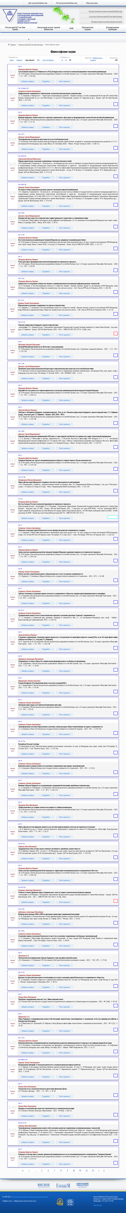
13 (93, 1170)
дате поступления (48, 60)
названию (19, 60)
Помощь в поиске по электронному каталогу (106, 21)
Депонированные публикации (112, 28)
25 (66, 60)
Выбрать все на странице (96, 59)
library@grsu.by (97, 1205)
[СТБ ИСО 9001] (72, 1205)
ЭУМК (71, 28)
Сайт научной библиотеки (37, 3)
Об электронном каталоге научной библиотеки (105, 11)
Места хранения (64, 81)
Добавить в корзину (28, 81)
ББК (38, 60)
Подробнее (46, 81)
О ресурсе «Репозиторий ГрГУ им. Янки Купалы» (105, 16)
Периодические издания (87, 28)
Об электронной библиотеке (66, 3)
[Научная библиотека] (82, 1185)
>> (104, 1170)
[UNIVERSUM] (63, 1186)
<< (23, 1170)
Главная (13, 45)
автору (12, 60)
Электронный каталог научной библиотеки (48, 28)
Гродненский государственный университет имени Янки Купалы (29, 1197)
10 (62, 60)
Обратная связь (92, 3)
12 (87, 1170)
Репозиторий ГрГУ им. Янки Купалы (15, 28)
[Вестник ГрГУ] (44, 1186)
